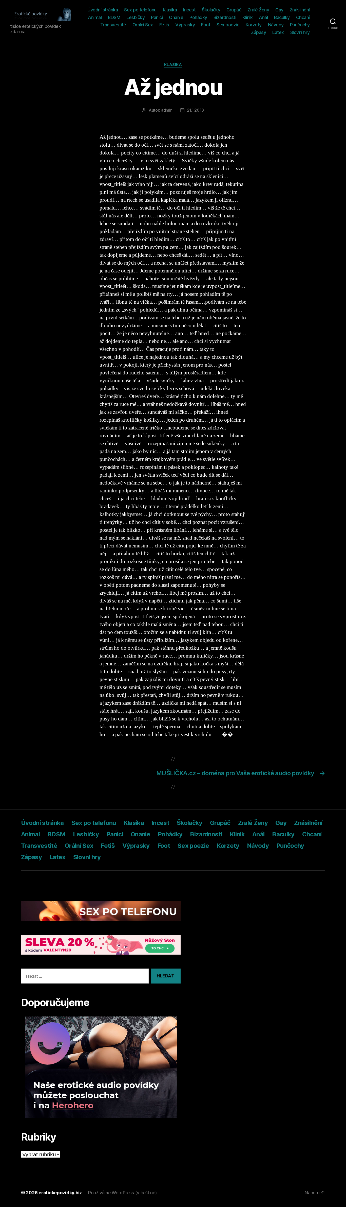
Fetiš (164, 24)
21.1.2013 (195, 110)
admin (166, 110)
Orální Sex (142, 24)
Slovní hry (300, 32)
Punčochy (300, 24)
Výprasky (185, 24)
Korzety (254, 24)
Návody (276, 24)
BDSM (114, 17)
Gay (279, 9)
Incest (189, 9)
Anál (263, 17)
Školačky (211, 9)
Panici (157, 17)
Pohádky (198, 17)
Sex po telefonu (140, 9)
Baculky (282, 17)
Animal (95, 17)
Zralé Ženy (258, 9)
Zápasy (258, 32)
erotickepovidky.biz (60, 1192)
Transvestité (113, 24)
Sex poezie (228, 24)
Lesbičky (135, 17)
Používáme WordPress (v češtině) (122, 1192)
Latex (278, 32)
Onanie (176, 17)
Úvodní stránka (102, 9)
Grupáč (233, 9)
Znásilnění (300, 9)
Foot (205, 24)
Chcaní (303, 17)
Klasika (170, 9)
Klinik (247, 17)
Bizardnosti (225, 17)
